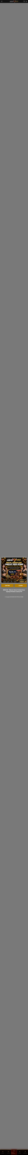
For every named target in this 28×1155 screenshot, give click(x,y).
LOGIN (21, 585)
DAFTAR (7, 585)
